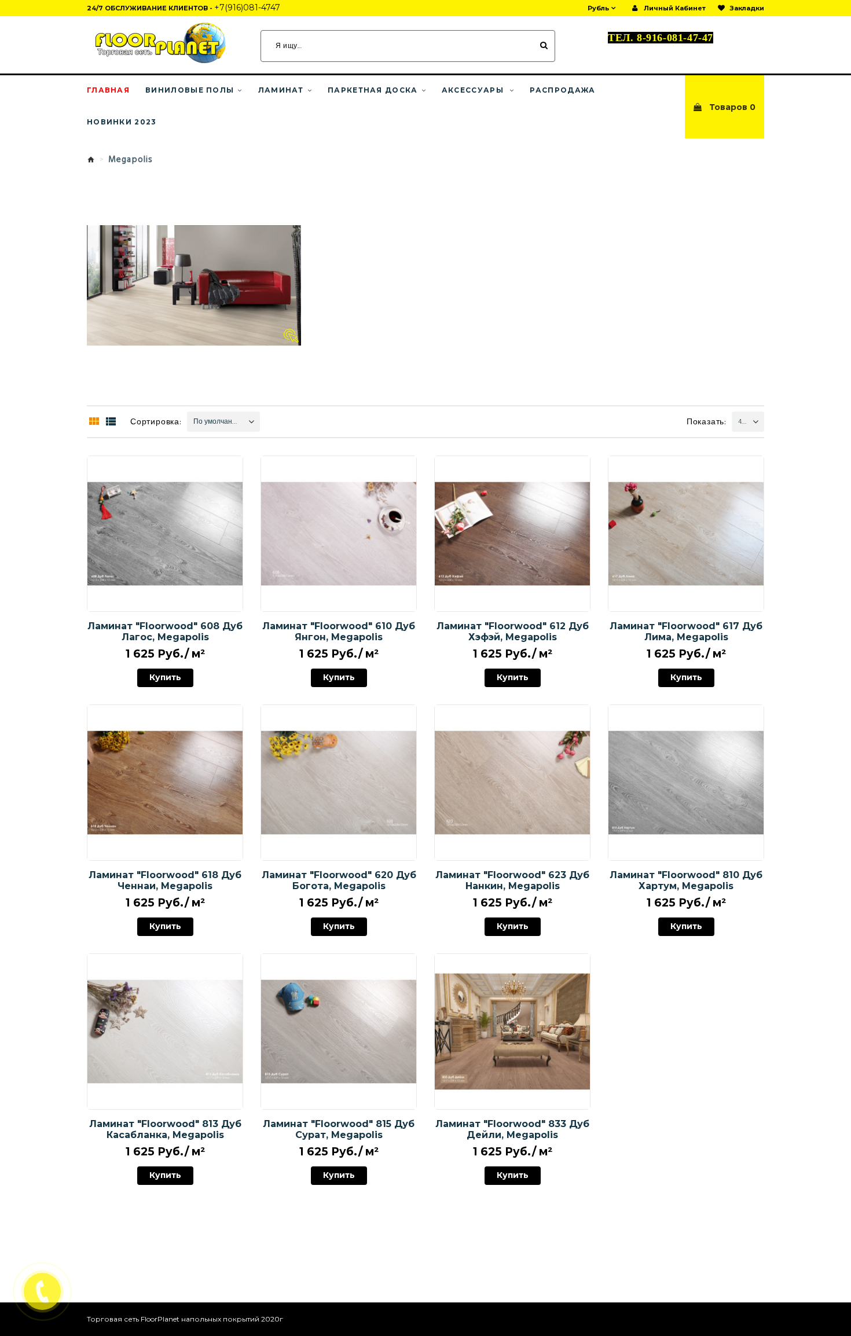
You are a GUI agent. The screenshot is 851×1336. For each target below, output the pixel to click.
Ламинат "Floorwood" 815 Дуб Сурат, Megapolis (339, 1129)
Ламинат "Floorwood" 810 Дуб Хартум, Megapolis (686, 880)
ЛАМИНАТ (281, 90)
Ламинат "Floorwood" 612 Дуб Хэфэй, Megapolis (512, 632)
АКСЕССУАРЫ (474, 90)
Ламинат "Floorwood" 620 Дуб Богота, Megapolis (339, 880)
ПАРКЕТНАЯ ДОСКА (373, 90)
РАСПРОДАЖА (562, 90)
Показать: (707, 422)
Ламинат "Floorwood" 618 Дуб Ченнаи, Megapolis (165, 880)
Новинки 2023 (122, 122)
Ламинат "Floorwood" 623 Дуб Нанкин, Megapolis (512, 880)
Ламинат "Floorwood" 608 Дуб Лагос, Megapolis (165, 632)
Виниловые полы (189, 90)
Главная (108, 90)
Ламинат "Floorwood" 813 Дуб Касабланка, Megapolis (165, 1129)
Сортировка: (156, 422)
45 (741, 422)
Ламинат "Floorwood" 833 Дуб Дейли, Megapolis (512, 1129)
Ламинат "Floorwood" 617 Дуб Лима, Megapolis (686, 632)
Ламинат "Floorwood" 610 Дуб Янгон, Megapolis (338, 632)
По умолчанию (217, 422)
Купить (165, 679)
